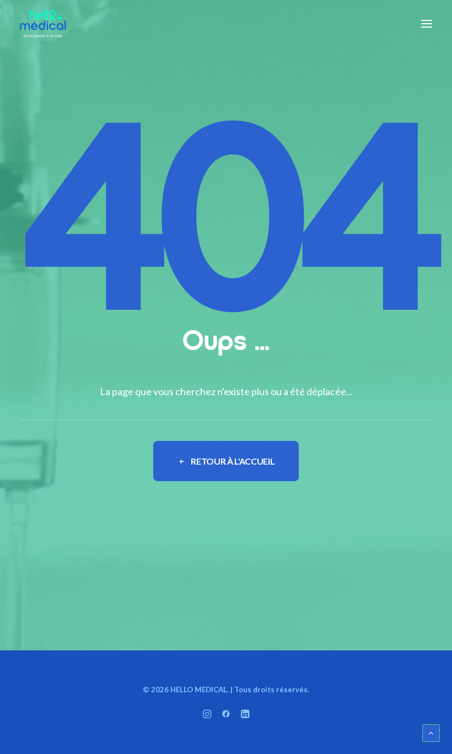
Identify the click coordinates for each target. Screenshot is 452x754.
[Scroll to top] (431, 732)
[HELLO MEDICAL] (43, 23)
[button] (426, 23)
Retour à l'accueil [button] (233, 461)
